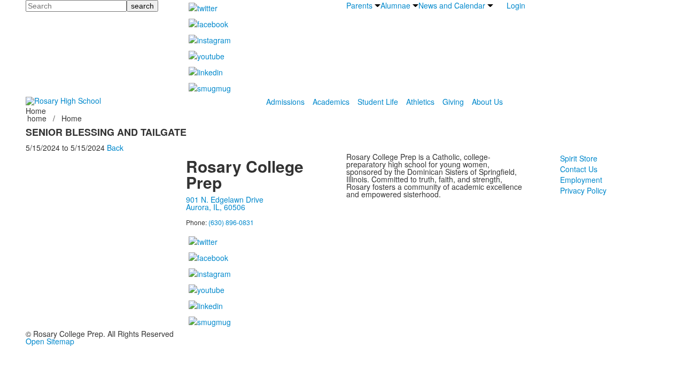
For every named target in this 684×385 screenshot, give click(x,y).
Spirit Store (578, 158)
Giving (453, 101)
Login (516, 5)
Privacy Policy (583, 190)
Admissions (285, 101)
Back (115, 147)
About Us (487, 101)
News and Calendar (451, 5)
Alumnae (395, 5)
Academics (331, 101)
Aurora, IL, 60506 (215, 207)
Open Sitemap (50, 341)
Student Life (377, 101)
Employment (581, 179)
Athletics (420, 101)
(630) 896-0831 (231, 222)
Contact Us (578, 169)
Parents (359, 5)
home (38, 118)
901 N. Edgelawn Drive (224, 199)
